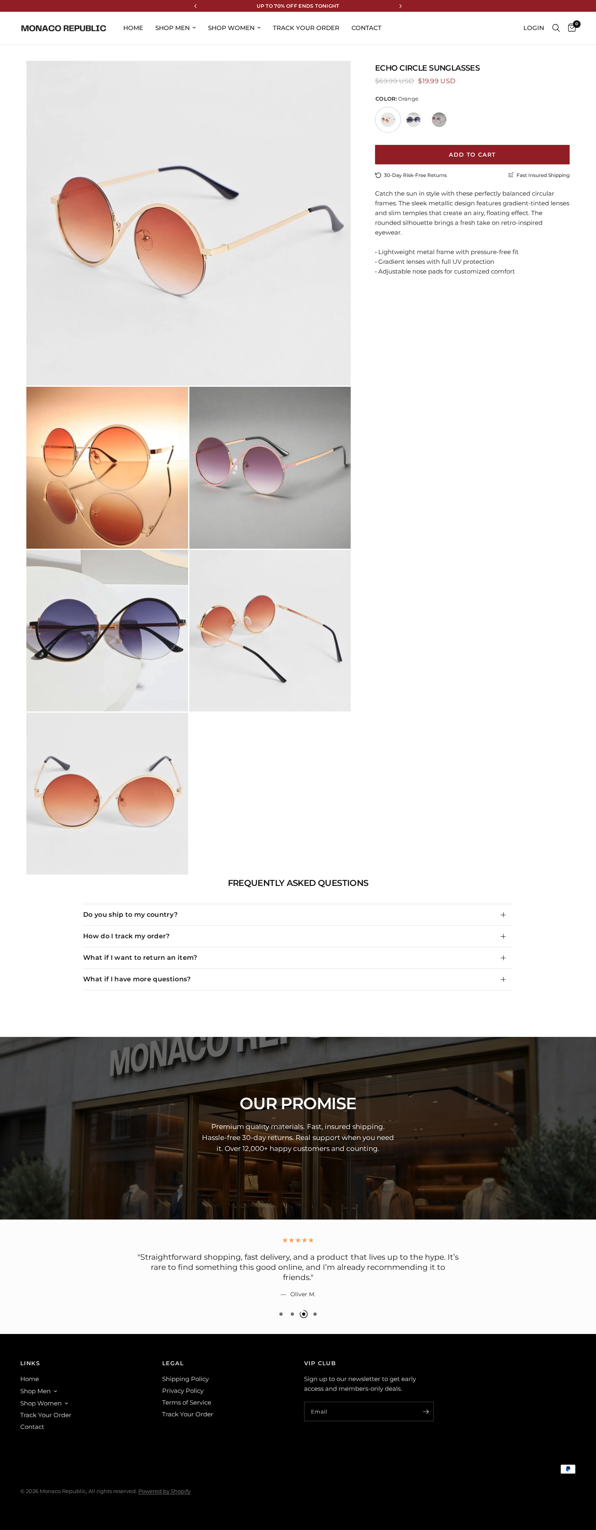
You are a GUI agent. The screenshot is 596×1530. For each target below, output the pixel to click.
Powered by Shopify (164, 1491)
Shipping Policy (185, 1379)
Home (133, 28)
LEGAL (173, 1363)
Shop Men (172, 28)
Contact (367, 28)
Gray (414, 120)
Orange (388, 120)
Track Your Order (306, 28)
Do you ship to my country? (130, 914)
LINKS (30, 1363)
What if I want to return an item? (140, 957)
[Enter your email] (426, 1411)
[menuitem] (133, 28)
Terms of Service (186, 1402)
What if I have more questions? (137, 979)
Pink (439, 120)
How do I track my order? (126, 936)
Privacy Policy (183, 1390)
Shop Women (231, 28)
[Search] (556, 28)
